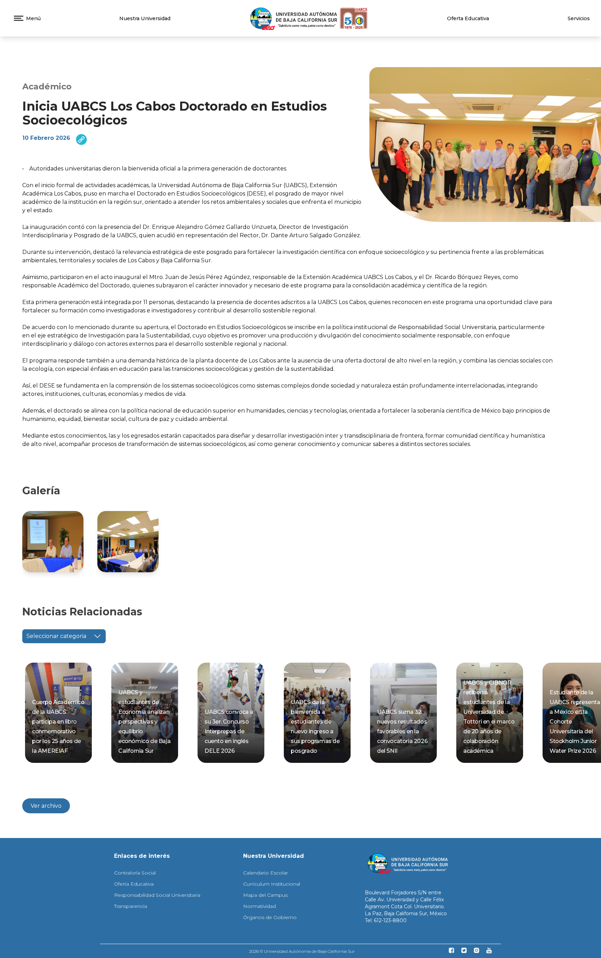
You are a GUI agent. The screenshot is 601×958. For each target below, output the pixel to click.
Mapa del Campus (265, 895)
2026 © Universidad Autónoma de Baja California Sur (302, 951)
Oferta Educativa (468, 18)
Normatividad (259, 906)
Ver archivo (46, 806)
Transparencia (130, 906)
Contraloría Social (135, 873)
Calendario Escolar (265, 873)
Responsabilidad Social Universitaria (157, 895)
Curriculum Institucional (271, 884)
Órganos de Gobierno (270, 917)
